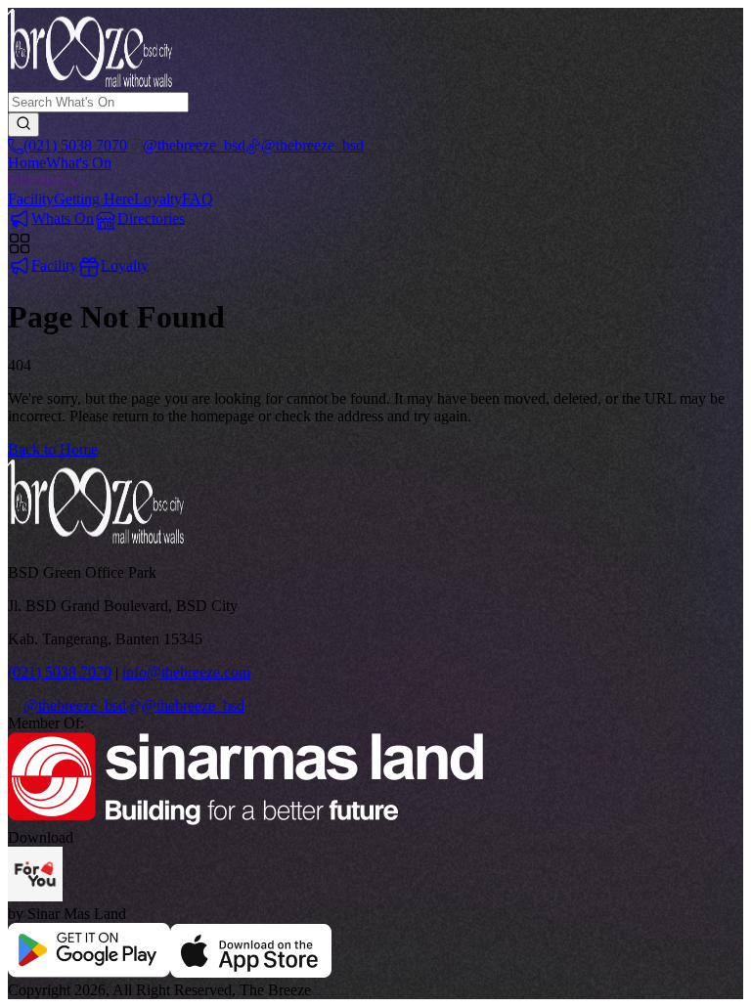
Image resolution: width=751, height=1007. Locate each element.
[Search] (23, 124)
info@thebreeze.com (186, 672)
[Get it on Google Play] (89, 972)
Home (27, 162)
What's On (78, 162)
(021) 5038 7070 (59, 672)
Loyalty (158, 199)
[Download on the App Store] (250, 972)
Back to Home (53, 449)
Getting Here (94, 199)
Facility (31, 199)
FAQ (197, 199)
